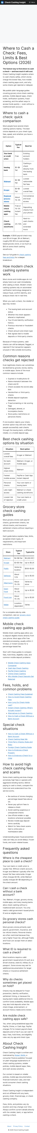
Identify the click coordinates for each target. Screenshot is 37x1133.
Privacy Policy (18, 1126)
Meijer (6, 605)
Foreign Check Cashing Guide (20, 747)
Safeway (7, 576)
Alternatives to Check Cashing (20, 713)
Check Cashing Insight (15, 2)
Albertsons (8, 583)
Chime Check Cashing (17, 674)
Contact (27, 1126)
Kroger (6, 190)
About (9, 1126)
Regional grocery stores (7, 198)
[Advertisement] (18, 23)
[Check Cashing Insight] (2, 2)
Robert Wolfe (20, 1055)
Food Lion (8, 597)
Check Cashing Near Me (17, 739)
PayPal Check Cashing (17, 671)
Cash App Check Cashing (18, 668)
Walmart (7, 181)
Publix (6, 569)
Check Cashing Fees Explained (20, 694)
